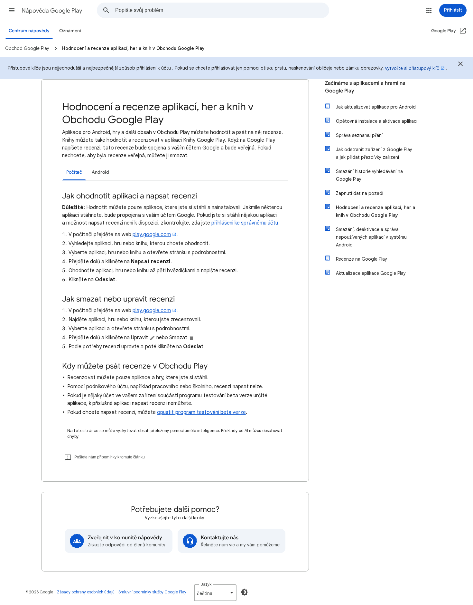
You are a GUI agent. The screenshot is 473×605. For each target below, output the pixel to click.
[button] (11, 10)
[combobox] (222, 10)
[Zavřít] (460, 64)
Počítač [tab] (74, 172)
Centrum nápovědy (29, 31)
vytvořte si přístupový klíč (412, 68)
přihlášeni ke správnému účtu (244, 223)
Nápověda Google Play (52, 10)
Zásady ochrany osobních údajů (86, 592)
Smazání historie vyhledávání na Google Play (369, 175)
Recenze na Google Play (361, 259)
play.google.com (152, 234)
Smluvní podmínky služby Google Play (152, 592)
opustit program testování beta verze (201, 412)
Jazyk (206, 584)
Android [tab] (100, 172)
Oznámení (70, 31)
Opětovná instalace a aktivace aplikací (376, 121)
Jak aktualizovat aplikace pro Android (376, 107)
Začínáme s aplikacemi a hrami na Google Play (365, 87)
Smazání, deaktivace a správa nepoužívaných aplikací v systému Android (371, 237)
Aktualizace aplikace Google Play (371, 273)
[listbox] (215, 592)
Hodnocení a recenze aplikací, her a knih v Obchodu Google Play (375, 211)
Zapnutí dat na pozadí (359, 193)
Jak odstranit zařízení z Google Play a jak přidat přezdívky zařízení (374, 153)
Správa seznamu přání (359, 135)
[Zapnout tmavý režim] (244, 592)
